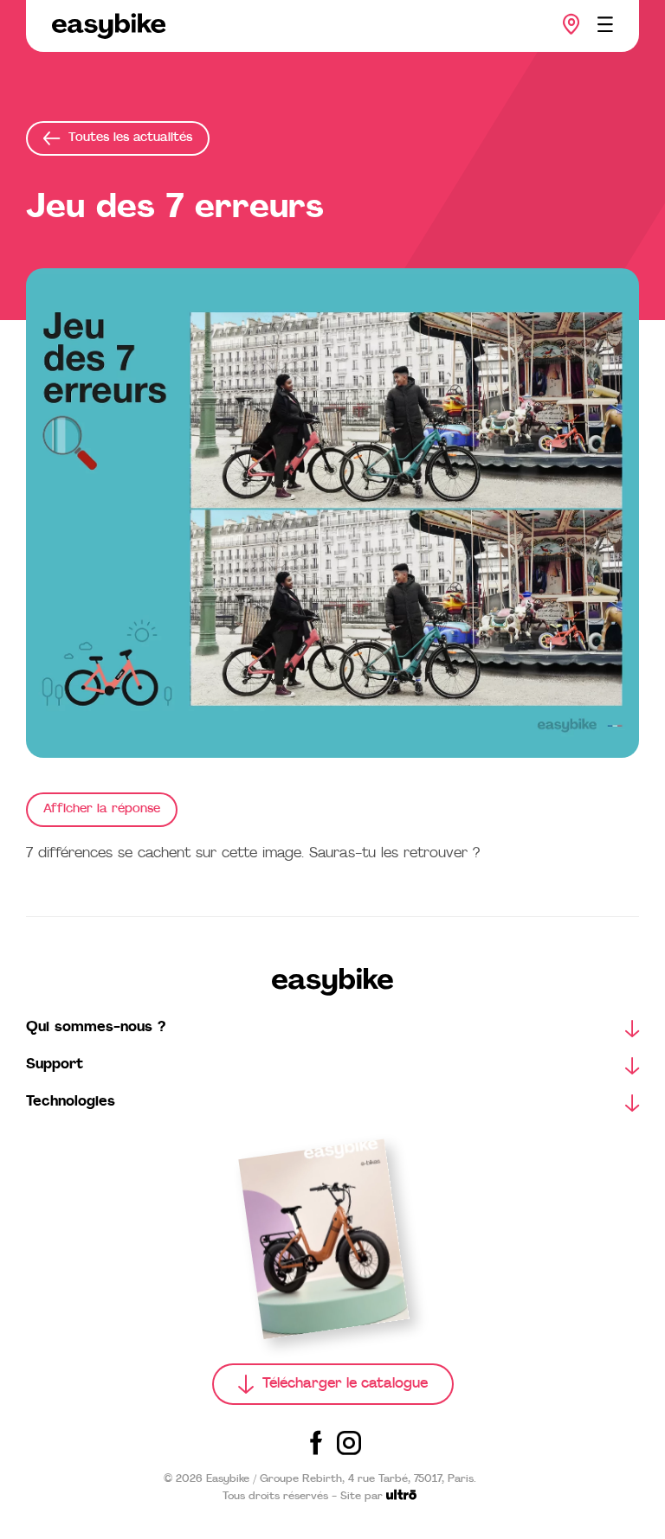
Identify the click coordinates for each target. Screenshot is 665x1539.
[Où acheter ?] (571, 24)
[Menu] (605, 24)
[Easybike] (108, 26)
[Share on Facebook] (316, 1443)
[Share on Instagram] (349, 1443)
